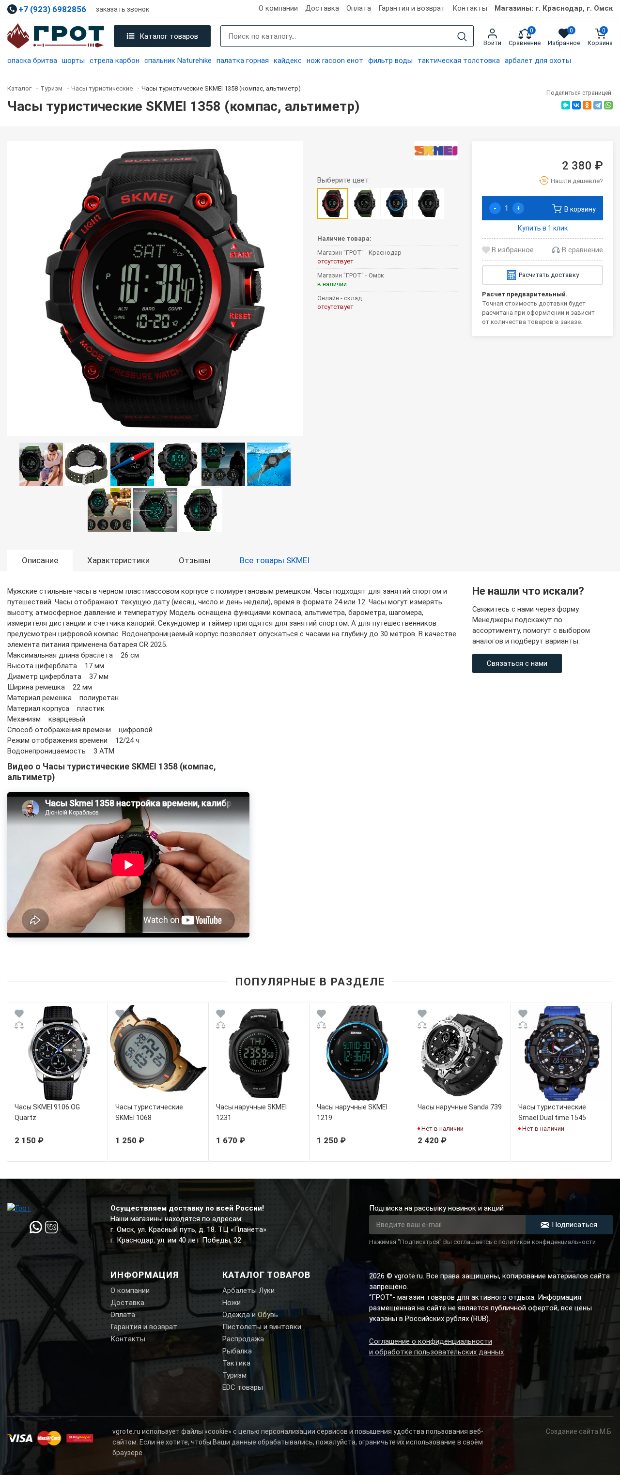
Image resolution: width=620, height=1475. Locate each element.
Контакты (469, 8)
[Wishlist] (19, 1015)
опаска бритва (32, 60)
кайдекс (288, 60)
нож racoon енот (335, 60)
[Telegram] (597, 105)
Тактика (236, 1363)
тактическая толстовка (459, 60)
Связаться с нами (517, 663)
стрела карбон (115, 60)
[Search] (462, 36)
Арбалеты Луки (248, 1290)
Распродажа (243, 1339)
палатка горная (243, 60)
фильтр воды (390, 60)
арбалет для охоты (538, 60)
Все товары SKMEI (275, 560)
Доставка (322, 8)
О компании (278, 8)
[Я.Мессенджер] (565, 105)
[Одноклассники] (587, 105)
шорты (73, 60)
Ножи (231, 1302)
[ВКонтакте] (576, 105)
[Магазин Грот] (55, 36)
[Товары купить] (436, 150)
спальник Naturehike (178, 60)
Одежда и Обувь (250, 1314)
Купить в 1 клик (543, 228)
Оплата (358, 8)
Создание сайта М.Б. (579, 1431)
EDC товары (242, 1387)
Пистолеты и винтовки (261, 1326)
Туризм (234, 1375)
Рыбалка (237, 1351)
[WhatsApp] (608, 105)
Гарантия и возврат (411, 8)
